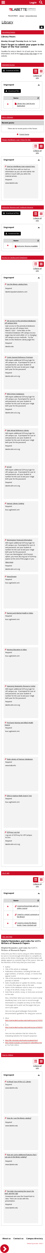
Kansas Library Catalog (15, 503)
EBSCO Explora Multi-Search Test (19, 796)
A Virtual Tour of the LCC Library (19, 1081)
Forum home (24, 134)
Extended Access (8, 65)
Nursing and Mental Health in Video (20, 613)
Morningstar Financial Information (19, 540)
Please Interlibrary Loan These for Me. (16, 140)
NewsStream (11, 576)
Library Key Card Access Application (26, 104)
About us (6, 1238)
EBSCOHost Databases (15, 394)
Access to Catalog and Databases (14, 258)
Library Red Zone (31, 16)
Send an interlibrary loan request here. (21, 166)
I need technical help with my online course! (28, 907)
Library (22, 16)
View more (9, 562)
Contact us (18, 1238)
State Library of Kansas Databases (20, 759)
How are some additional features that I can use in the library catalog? (21, 1156)
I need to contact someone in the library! (28, 915)
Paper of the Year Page (28, 54)
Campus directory (34, 1238)
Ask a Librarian (7, 117)
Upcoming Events (8, 32)
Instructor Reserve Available (27, 246)
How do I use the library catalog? (19, 1118)
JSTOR (9, 467)
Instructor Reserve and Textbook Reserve (17, 207)
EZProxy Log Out (13, 832)
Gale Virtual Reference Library (18, 430)
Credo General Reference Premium (20, 357)
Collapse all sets (37, 77)
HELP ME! (5, 873)
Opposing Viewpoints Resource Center (21, 686)
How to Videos (7, 1055)
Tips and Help (7, 937)
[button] (11, 70)
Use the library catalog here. (17, 284)
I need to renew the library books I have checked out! (27, 924)
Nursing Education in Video (17, 649)
